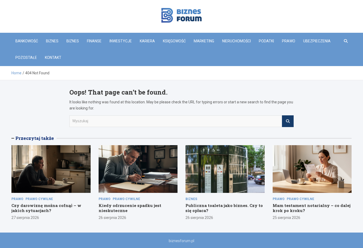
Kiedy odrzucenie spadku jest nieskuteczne (130, 208)
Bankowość (26, 41)
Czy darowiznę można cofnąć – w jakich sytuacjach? (46, 208)
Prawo (288, 41)
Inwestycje (120, 41)
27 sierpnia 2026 (25, 218)
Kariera (147, 41)
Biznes (52, 41)
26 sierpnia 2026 (112, 218)
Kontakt (53, 57)
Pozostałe (26, 57)
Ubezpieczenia (317, 41)
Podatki (266, 41)
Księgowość (174, 41)
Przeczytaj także (34, 138)
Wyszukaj (288, 121)
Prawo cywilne (39, 199)
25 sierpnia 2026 (286, 218)
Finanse (94, 41)
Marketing (204, 41)
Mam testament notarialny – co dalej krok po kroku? (312, 208)
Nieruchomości (236, 41)
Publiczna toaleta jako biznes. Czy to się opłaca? (224, 208)
